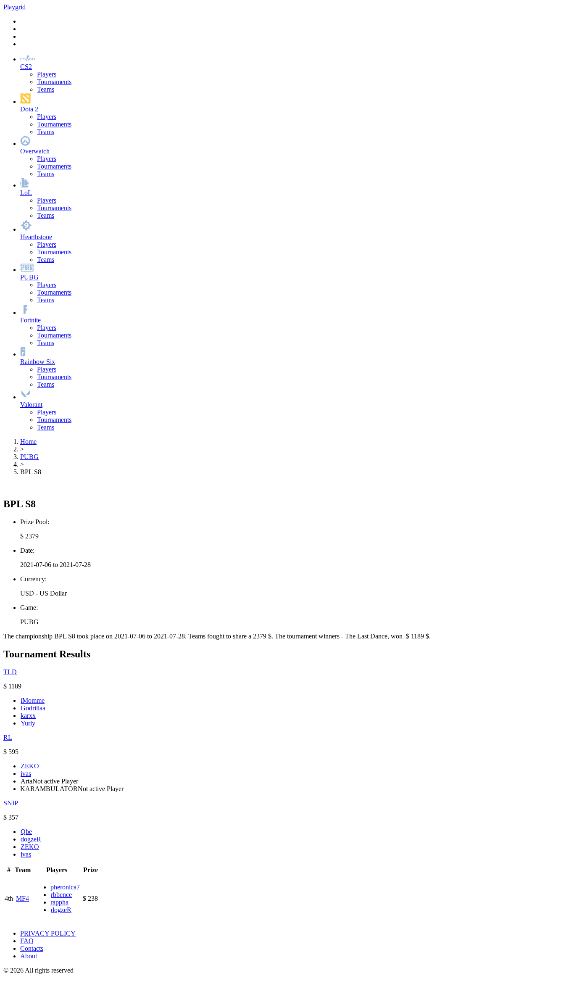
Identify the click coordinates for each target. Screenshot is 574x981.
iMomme (33, 700)
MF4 (22, 898)
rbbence (61, 894)
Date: (27, 550)
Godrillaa (33, 708)
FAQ (27, 940)
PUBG (29, 456)
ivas (26, 773)
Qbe (26, 831)
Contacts (31, 948)
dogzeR (31, 839)
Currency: (33, 579)
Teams (45, 89)
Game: (29, 607)
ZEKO (30, 766)
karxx (28, 715)
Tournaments (54, 81)
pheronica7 (65, 887)
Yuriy (28, 723)
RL (7, 737)
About (28, 956)
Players (46, 74)
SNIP (10, 803)
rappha (59, 902)
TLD (10, 671)
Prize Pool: (34, 521)
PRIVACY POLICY (48, 933)
